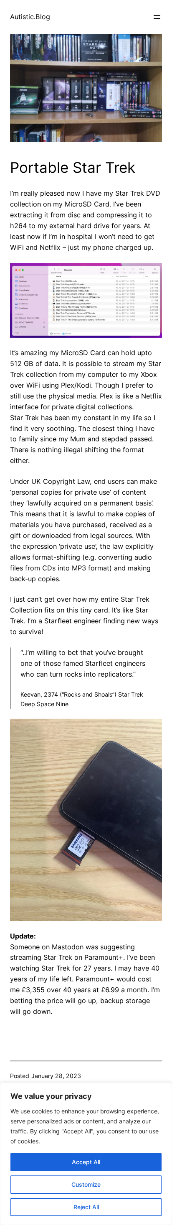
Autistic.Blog (30, 16)
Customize (86, 1184)
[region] (86, 1154)
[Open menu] (157, 17)
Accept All (86, 1161)
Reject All (86, 1206)
